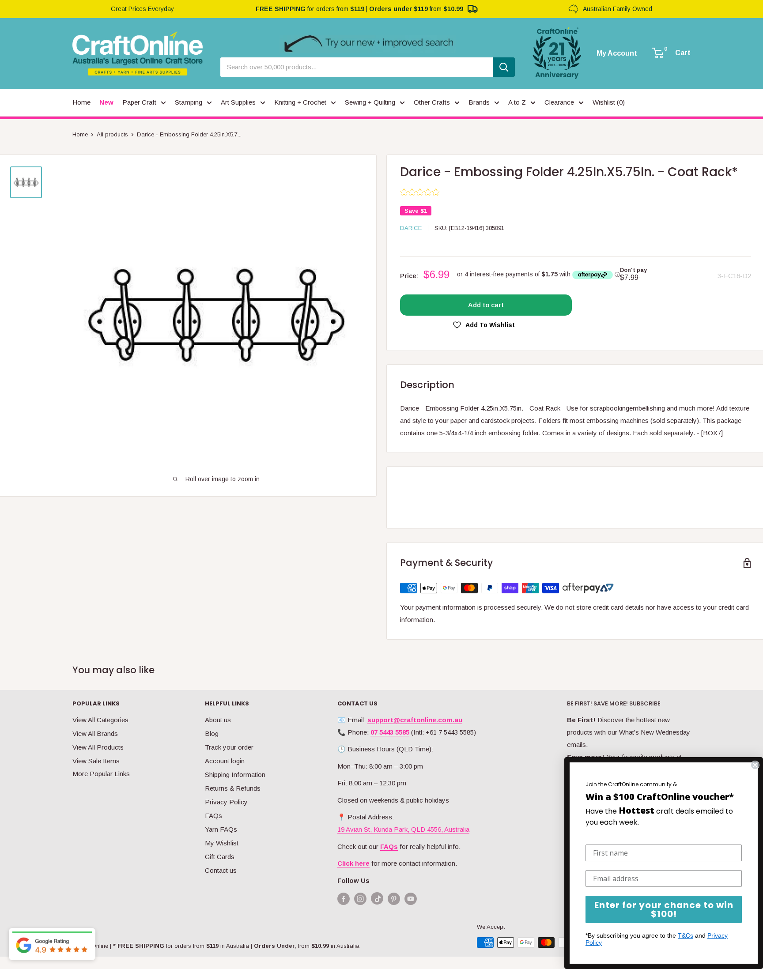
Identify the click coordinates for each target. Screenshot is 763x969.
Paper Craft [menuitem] (139, 102)
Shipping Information (235, 774)
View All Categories (100, 720)
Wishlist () (609, 102)
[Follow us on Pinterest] (394, 898)
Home (80, 134)
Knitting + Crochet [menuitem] (300, 102)
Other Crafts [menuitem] (432, 102)
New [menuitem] (106, 102)
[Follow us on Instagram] (360, 898)
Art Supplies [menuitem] (238, 102)
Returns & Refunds (233, 788)
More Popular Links (101, 773)
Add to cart (486, 305)
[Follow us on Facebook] (343, 898)
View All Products (98, 747)
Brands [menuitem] (479, 102)
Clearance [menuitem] (559, 102)
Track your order (229, 747)
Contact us (221, 870)
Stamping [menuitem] (188, 102)
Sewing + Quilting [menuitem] (370, 102)
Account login (225, 761)
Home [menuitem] (81, 102)
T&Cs (685, 935)
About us (218, 720)
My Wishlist (221, 843)
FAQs (213, 815)
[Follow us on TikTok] (377, 900)
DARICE (411, 228)
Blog (212, 733)
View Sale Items (96, 761)
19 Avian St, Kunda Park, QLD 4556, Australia (403, 829)
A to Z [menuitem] (517, 102)
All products (112, 134)
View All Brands (95, 733)
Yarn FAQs (221, 829)
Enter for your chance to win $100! (663, 909)
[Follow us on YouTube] (410, 898)
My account (617, 53)
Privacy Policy (226, 802)
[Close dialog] (755, 765)
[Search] (504, 67)
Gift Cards (219, 856)
